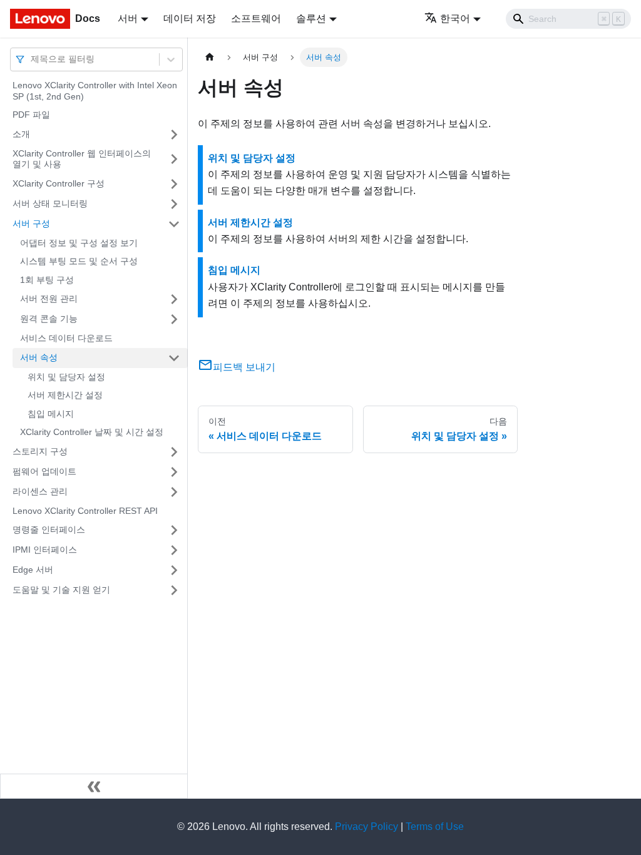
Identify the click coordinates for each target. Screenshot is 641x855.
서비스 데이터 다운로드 (66, 338)
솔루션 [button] (311, 18)
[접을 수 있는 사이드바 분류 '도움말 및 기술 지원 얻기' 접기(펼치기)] (174, 590)
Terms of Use (435, 826)
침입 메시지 (51, 414)
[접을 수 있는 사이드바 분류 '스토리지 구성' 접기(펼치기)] (174, 452)
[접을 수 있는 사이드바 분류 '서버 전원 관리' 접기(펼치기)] (174, 299)
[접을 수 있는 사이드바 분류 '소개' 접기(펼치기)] (174, 135)
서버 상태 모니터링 (50, 203)
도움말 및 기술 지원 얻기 (61, 590)
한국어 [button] (455, 18)
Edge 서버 (33, 570)
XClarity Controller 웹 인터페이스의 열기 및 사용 (82, 159)
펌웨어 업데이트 (44, 471)
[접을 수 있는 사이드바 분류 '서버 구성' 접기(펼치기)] (174, 224)
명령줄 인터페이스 (49, 530)
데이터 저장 (189, 18)
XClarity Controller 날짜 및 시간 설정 (91, 432)
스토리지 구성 (40, 451)
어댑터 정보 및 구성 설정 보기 (79, 243)
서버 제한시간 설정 (65, 395)
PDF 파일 (31, 115)
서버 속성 (39, 357)
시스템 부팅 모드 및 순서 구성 (79, 261)
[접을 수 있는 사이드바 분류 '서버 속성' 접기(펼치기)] (174, 358)
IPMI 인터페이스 (45, 550)
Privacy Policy (366, 826)
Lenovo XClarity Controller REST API (85, 511)
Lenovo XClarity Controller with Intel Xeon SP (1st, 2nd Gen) (95, 90)
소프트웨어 (256, 18)
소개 (21, 134)
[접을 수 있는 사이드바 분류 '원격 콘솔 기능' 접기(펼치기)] (174, 319)
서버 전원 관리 (49, 299)
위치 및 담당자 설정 (66, 377)
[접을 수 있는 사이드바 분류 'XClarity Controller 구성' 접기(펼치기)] (174, 184)
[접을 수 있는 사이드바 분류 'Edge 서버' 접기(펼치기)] (174, 570)
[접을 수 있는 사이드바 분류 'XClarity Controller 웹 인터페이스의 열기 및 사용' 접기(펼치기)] (174, 159)
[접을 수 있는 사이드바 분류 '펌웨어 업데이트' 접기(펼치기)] (174, 472)
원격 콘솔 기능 (49, 319)
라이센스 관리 (40, 491)
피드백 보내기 (244, 367)
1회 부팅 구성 (47, 280)
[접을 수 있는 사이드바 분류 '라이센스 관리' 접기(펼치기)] (174, 492)
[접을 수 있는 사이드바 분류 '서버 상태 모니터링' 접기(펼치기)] (174, 204)
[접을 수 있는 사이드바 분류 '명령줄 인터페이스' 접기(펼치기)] (174, 530)
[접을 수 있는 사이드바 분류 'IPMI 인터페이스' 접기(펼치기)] (174, 550)
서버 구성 (31, 223)
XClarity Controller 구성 (59, 183)
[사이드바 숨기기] (94, 786)
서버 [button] (128, 18)
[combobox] (32, 59)
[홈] (210, 57)
